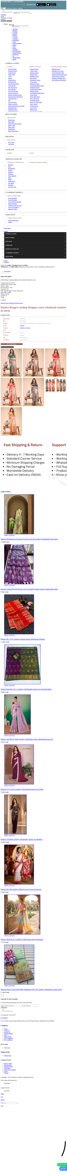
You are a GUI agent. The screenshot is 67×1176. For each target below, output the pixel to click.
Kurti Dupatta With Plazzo (15, 97)
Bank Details (7, 1036)
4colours (14, 35)
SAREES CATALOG (35, 66)
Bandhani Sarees (34, 84)
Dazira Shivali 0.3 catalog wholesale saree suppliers (22, 939)
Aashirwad (15, 54)
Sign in (15, 8)
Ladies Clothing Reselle (14, 195)
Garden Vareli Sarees (36, 89)
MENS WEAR (11, 117)
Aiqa (13, 61)
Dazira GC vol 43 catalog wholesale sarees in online (22, 789)
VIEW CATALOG (9, 535)
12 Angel (14, 32)
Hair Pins (10, 185)
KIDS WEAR (11, 140)
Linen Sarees (33, 95)
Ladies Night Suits (13, 220)
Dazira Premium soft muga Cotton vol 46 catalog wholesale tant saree (29, 539)
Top (9, 100)
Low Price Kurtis (13, 91)
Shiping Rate (7, 1055)
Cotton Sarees (34, 71)
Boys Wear (11, 142)
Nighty (10, 222)
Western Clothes (12, 209)
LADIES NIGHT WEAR (14, 218)
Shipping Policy (8, 1066)
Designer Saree (34, 69)
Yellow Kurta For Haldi (14, 123)
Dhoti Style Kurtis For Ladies (16, 106)
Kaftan (10, 78)
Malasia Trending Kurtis (15, 95)
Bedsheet (9, 153)
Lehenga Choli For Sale (14, 205)
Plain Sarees (33, 78)
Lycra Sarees (33, 82)
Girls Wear (11, 144)
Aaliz (13, 46)
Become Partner (8, 1033)
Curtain (31, 153)
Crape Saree (33, 108)
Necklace (10, 174)
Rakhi (10, 179)
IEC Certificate (8, 1040)
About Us (7, 1030)
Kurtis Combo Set (13, 93)
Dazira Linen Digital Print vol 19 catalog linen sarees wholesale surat (29, 589)
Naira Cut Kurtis (12, 104)
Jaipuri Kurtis (12, 80)
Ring (9, 166)
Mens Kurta (11, 120)
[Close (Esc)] (1, 994)
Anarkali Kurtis (12, 98)
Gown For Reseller (13, 207)
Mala (9, 177)
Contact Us (10, 8)
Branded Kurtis (12, 108)
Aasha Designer (16, 53)
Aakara (14, 45)
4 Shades (14, 34)
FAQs (6, 1071)
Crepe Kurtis (11, 85)
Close (10, 18)
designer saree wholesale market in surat (12, 303)
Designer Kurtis (12, 71)
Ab (13, 56)
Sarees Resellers (12, 198)
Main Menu (7, 228)
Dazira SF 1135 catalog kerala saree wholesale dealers (23, 639)
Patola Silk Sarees (35, 97)
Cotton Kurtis (12, 73)
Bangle (10, 170)
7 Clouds (14, 37)
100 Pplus (15, 29)
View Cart (3, 21)
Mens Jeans (11, 127)
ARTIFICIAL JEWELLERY (15, 162)
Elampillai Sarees (35, 87)
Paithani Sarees (34, 91)
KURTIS (9, 66)
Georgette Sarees (34, 100)
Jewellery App (12, 187)
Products (6, 262)
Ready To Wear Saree (36, 102)
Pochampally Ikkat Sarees (37, 93)
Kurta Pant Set (12, 82)
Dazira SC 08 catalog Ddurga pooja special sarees (21, 889)
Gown (10, 76)
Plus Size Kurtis (12, 87)
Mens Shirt (11, 122)
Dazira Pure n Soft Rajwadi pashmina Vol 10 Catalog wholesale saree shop (31, 989)
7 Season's (15, 38)
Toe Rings (11, 183)
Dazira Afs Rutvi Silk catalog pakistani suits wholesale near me (27, 739)
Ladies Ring (11, 181)
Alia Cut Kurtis (12, 102)
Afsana (14, 59)
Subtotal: (3, 19)
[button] (33, 1174)
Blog (5, 1035)
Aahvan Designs (17, 43)
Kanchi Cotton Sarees (36, 111)
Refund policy (8, 1065)
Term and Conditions (10, 1069)
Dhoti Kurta (11, 129)
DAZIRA (22, 325)
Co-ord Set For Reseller (14, 202)
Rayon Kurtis (12, 89)
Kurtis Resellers (12, 200)
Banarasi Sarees (34, 73)
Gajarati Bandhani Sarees (37, 85)
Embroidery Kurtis (13, 111)
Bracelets (10, 165)
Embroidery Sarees (35, 80)
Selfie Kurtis (11, 74)
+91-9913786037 (6, 1)
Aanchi (14, 48)
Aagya (14, 42)
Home (6, 24)
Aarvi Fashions (16, 51)
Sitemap (6, 1073)
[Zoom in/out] (3, 994)
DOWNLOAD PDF (8, 347)
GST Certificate (8, 1038)
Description (7, 271)
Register (20, 8)
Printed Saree (33, 74)
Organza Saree (34, 106)
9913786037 (4, 1018)
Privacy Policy (8, 1063)
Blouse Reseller (12, 203)
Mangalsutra (11, 168)
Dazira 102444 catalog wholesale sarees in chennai (21, 839)
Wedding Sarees (34, 76)
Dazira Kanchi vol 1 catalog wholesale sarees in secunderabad (26, 689)
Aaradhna (15, 49)
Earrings (10, 172)
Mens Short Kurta (13, 131)
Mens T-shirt (11, 125)
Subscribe (3, 1007)
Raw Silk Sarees (34, 98)
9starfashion (15, 40)
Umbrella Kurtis (12, 109)
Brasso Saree (33, 109)
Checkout (9, 21)
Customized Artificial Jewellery (38, 162)
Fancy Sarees (33, 104)
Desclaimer (7, 1068)
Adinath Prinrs (16, 57)
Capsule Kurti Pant (13, 84)
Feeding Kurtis (12, 69)
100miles (14, 31)
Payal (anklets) (12, 176)
